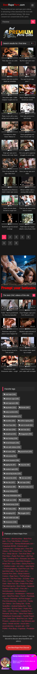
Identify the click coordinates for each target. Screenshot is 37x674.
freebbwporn (20, 593)
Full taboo (6, 539)
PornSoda (30, 596)
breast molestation (13, 416)
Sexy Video (16, 564)
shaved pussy (12, 504)
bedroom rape (12, 399)
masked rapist (12, 469)
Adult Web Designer (23, 561)
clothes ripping (26, 421)
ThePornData (24, 576)
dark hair (25, 429)
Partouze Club (7, 544)
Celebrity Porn (13, 559)
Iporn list (5, 578)
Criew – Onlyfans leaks (16, 581)
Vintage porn (19, 549)
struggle (24, 513)
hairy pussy (11, 456)
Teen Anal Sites (24, 554)
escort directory (8, 626)
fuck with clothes (13, 447)
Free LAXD (14, 588)
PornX (23, 596)
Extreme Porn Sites (9, 574)
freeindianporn (7, 591)
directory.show (17, 539)
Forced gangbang (10, 569)
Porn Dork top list (8, 586)
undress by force (13, 526)
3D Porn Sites (17, 608)
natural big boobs (13, 473)
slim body (11, 509)
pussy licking (11, 491)
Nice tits (10, 482)
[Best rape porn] (15, 5)
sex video (20, 566)
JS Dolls (26, 578)
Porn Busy (13, 628)
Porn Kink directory (9, 601)
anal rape (11, 394)
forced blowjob (12, 443)
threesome (11, 522)
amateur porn (15, 621)
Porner (6, 598)
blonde (25, 407)
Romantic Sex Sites (27, 559)
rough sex (11, 500)
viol (27, 526)
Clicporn (25, 541)
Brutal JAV (6, 564)
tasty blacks (30, 566)
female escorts (13, 623)
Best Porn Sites (13, 596)
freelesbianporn (20, 591)
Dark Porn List (23, 569)
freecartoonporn (8, 593)
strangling (10, 513)
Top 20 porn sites (21, 571)
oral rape (25, 482)
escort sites (25, 623)
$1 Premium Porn (15, 551)
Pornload (13, 598)
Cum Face (10, 425)
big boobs (11, 407)
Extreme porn (22, 546)
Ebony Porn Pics (28, 564)
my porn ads (19, 626)
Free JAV (23, 588)
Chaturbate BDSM (9, 546)
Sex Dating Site (18, 603)
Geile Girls (11, 618)
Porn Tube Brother (14, 541)
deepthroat (11, 434)
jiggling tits (10, 465)
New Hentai (21, 586)
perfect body (27, 487)
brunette (10, 421)
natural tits (11, 478)
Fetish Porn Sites (26, 583)
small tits (25, 509)
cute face (10, 429)
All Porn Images (24, 598)
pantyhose (10, 487)
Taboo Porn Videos (26, 613)
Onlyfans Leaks (9, 566)
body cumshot (12, 412)
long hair (25, 465)
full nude (10, 451)
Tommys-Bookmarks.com (24, 544)
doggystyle (26, 434)
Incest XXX (22, 601)
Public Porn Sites (18, 556)
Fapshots (21, 628)
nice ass (26, 478)
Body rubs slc (12, 554)
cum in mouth (27, 425)
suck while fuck (12, 517)
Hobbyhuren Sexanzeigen (12, 616)
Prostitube (30, 628)
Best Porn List (22, 618)
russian (25, 500)
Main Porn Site (13, 583)
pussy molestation (13, 495)
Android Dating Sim (19, 606)
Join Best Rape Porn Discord (18, 648)
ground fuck (26, 451)
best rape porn (12, 403)
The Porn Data (15, 578)
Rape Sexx (14, 576)
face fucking (11, 438)
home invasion (12, 460)
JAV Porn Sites (13, 611)
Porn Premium (9, 561)
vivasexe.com (8, 549)
